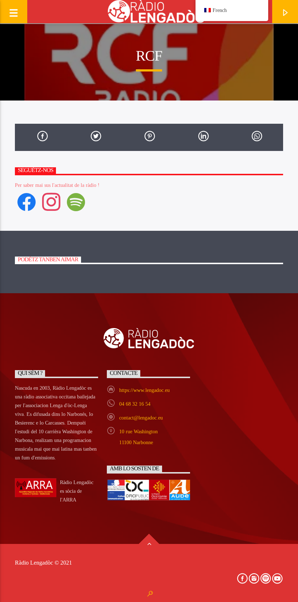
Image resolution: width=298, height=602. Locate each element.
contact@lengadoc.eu (141, 418)
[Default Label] (76, 201)
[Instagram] (51, 201)
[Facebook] (26, 201)
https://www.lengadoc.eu (144, 390)
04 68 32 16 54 (134, 404)
